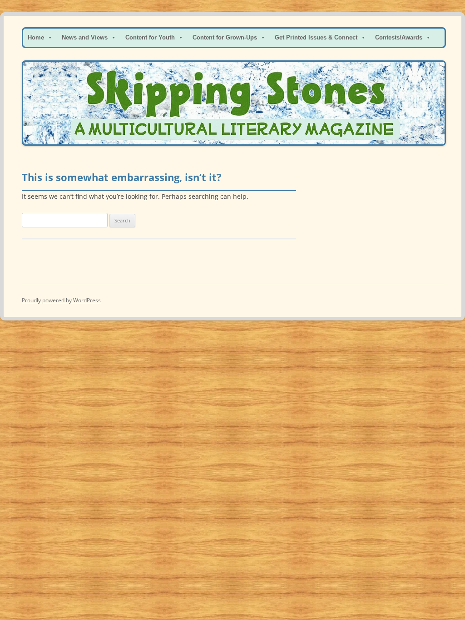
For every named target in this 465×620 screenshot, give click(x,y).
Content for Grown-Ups (225, 37)
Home (36, 37)
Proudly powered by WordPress (61, 300)
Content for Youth (150, 37)
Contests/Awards (398, 37)
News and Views (85, 37)
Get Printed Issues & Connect (316, 37)
